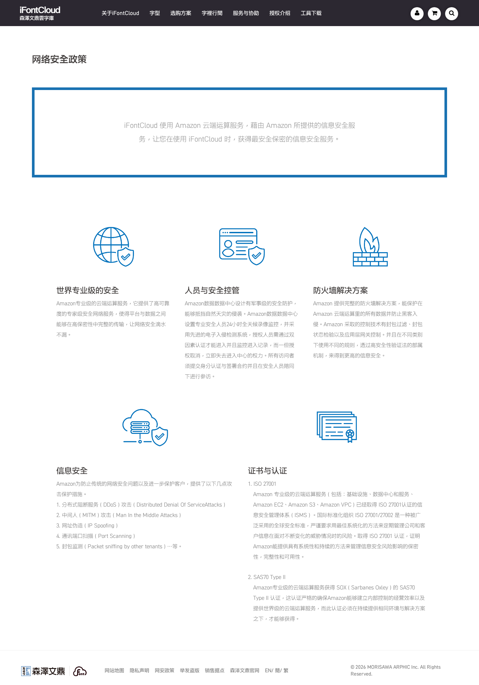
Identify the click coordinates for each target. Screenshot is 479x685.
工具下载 (311, 13)
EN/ (269, 670)
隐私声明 (139, 670)
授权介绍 (279, 13)
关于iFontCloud (120, 13)
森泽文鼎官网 (244, 670)
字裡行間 (212, 13)
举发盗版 (189, 670)
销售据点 (215, 670)
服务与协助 (246, 13)
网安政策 (164, 670)
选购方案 (180, 13)
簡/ (278, 670)
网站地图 (114, 670)
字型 (155, 13)
